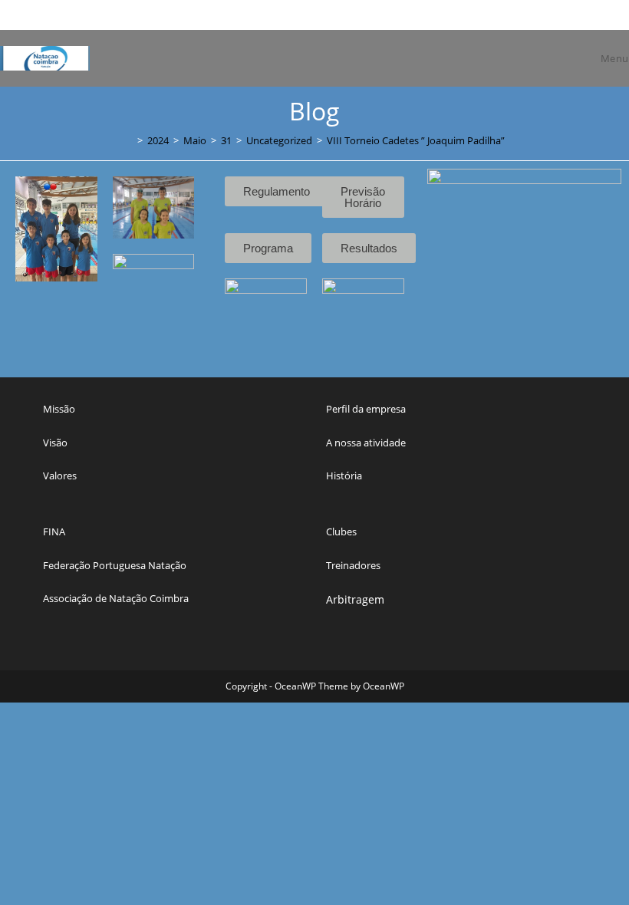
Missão (59, 409)
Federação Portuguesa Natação (114, 565)
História (344, 475)
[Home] (129, 140)
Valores (60, 475)
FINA (54, 531)
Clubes (341, 531)
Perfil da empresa (366, 409)
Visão (55, 442)
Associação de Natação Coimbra (116, 598)
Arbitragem (355, 599)
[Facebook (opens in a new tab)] (540, 14)
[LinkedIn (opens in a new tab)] (576, 14)
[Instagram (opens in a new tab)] (558, 14)
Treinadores (353, 565)
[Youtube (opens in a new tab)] (591, 14)
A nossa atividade (366, 442)
